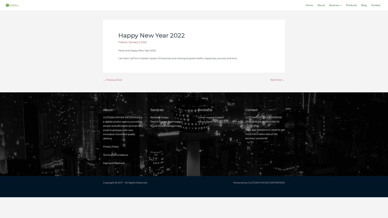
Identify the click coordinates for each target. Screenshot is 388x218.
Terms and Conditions (115, 155)
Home (309, 5)
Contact (375, 5)
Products (351, 5)
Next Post (277, 79)
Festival (122, 42)
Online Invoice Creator (211, 117)
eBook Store (205, 121)
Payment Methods (114, 163)
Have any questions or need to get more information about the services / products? (265, 134)
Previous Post (112, 79)
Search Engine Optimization (167, 121)
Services (334, 5)
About (321, 5)
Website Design (160, 117)
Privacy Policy (111, 146)
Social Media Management (166, 125)
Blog (364, 5)
